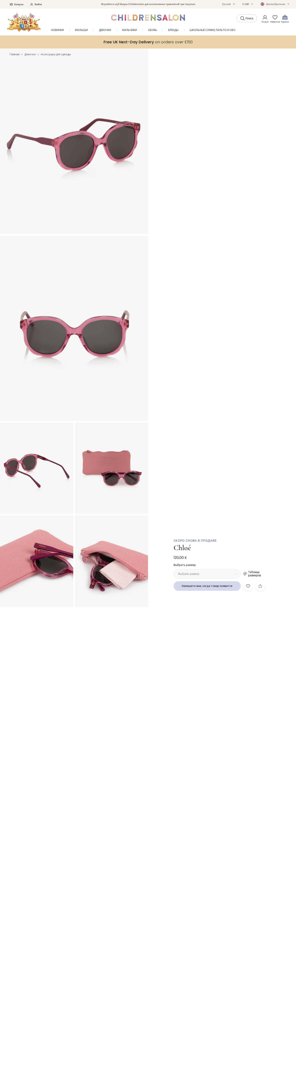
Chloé (182, 547)
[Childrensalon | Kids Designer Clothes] (24, 22)
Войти (38, 4)
